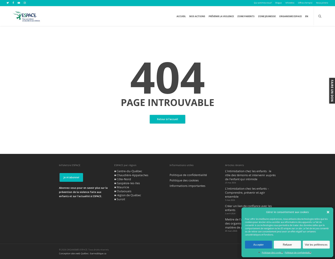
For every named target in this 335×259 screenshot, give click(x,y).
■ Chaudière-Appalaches (131, 175)
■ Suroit (119, 199)
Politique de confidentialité (298, 252)
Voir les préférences (316, 244)
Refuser (287, 244)
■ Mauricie (121, 187)
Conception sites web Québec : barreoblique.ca (82, 253)
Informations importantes (187, 186)
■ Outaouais (122, 191)
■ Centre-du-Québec (128, 171)
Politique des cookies (272, 252)
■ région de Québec (127, 195)
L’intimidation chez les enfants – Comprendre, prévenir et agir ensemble (247, 192)
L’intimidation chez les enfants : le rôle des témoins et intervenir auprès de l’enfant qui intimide (250, 175)
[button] (328, 212)
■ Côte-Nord (122, 179)
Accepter (258, 244)
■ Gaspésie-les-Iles (127, 183)
